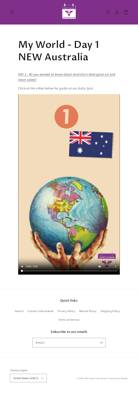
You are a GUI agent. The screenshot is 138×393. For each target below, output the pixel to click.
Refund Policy (88, 311)
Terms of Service (69, 319)
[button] (12, 12)
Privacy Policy (66, 311)
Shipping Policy (110, 311)
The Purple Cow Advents (96, 378)
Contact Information (40, 311)
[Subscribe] (100, 342)
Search (19, 311)
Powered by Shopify (118, 378)
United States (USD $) (25, 378)
